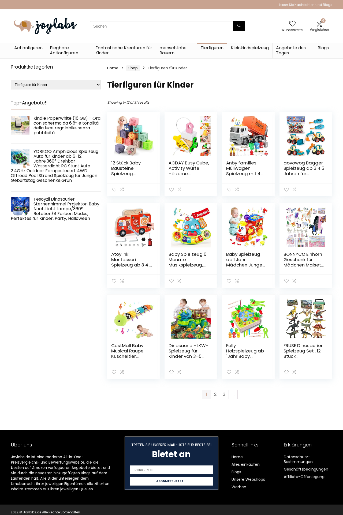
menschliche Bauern (173, 50)
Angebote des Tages (291, 50)
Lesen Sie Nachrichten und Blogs (305, 4)
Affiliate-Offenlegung (304, 476)
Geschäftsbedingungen (306, 469)
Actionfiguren (28, 48)
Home (112, 68)
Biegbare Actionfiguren (64, 50)
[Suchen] (239, 26)
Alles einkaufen (246, 464)
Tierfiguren (212, 48)
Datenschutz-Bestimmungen (298, 459)
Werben (239, 487)
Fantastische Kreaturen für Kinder (123, 50)
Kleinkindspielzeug (250, 48)
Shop (133, 68)
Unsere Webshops (248, 479)
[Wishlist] (292, 24)
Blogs (323, 48)
